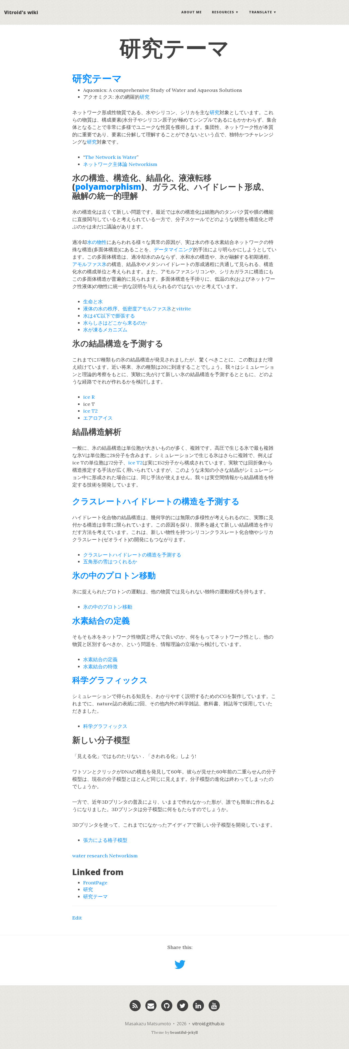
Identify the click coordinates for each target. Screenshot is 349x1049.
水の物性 (97, 242)
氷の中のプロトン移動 (114, 575)
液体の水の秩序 (100, 309)
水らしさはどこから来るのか (115, 323)
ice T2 (90, 411)
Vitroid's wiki (21, 12)
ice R (89, 397)
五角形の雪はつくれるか (110, 561)
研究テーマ (97, 78)
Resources (223, 12)
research (97, 855)
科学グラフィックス (110, 679)
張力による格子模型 (105, 840)
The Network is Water (111, 157)
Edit (77, 918)
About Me (191, 12)
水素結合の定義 (101, 620)
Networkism (143, 164)
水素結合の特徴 (100, 666)
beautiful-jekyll (184, 1032)
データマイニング (173, 249)
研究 (144, 97)
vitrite (183, 309)
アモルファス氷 (89, 264)
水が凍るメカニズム (105, 330)
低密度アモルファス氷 (147, 309)
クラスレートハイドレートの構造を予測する (156, 501)
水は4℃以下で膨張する (109, 316)
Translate (260, 12)
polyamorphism (108, 186)
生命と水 (93, 301)
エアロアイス (98, 418)
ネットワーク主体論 (105, 164)
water (79, 855)
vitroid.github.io (208, 1024)
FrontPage (95, 882)
